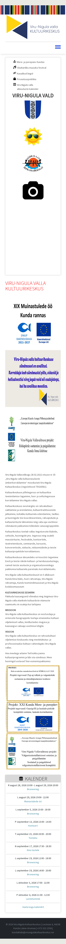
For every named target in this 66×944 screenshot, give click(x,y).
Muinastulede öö (33, 801)
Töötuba (33, 837)
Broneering (33, 789)
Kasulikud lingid (25, 73)
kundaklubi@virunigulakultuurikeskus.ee (33, 932)
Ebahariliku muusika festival (31, 67)
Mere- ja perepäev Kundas (31, 62)
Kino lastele (33, 850)
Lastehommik (33, 898)
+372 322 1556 (44, 928)
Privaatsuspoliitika (26, 79)
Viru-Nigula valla (25, 84)
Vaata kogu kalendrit (33, 907)
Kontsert (33, 825)
